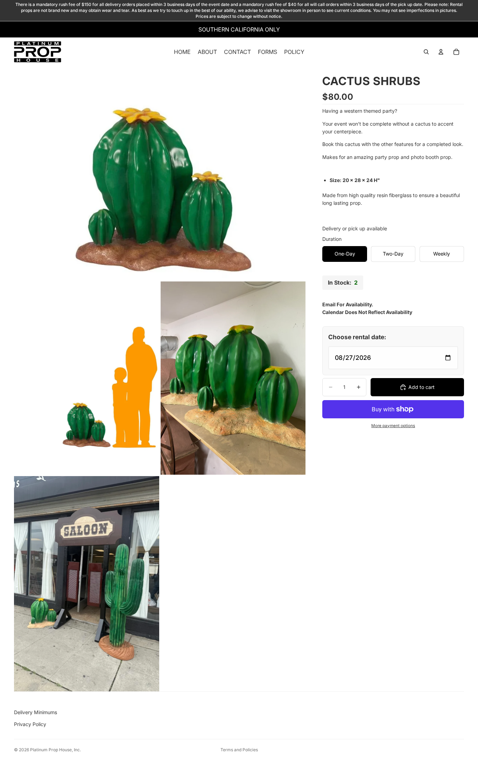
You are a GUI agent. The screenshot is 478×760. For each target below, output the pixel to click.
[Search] (426, 52)
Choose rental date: (357, 336)
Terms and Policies (239, 749)
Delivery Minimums (35, 712)
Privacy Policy (30, 724)
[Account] (441, 52)
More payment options (393, 425)
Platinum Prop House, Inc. (55, 749)
